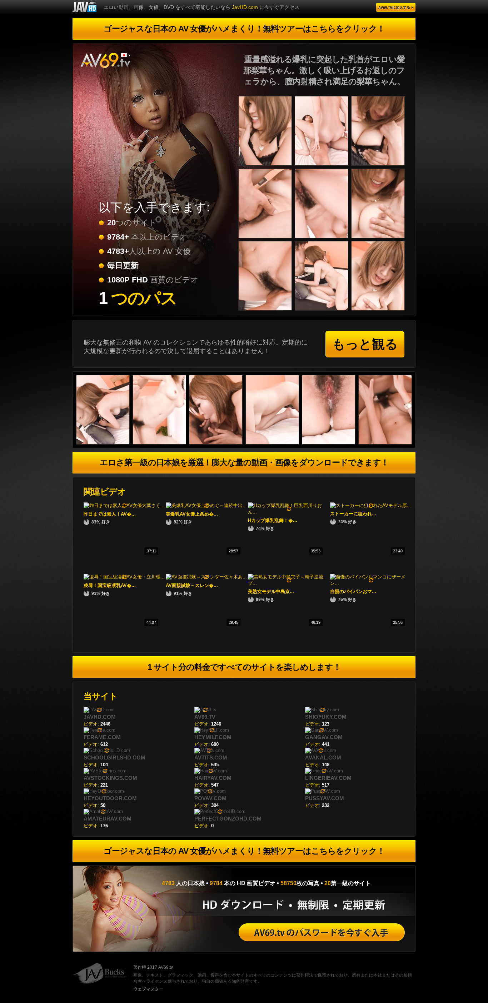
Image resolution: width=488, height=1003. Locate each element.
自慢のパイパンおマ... (353, 591)
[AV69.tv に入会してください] (322, 932)
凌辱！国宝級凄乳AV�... (110, 585)
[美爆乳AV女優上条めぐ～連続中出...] (206, 505)
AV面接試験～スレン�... (192, 585)
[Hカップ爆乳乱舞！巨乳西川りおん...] (289, 512)
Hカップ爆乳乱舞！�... (272, 520)
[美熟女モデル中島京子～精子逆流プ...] (289, 583)
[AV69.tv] (395, 7)
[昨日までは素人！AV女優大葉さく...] (124, 505)
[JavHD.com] (84, 7)
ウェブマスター (148, 989)
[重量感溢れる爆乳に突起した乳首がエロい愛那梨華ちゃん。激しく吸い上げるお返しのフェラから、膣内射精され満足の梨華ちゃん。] (266, 167)
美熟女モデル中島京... (271, 591)
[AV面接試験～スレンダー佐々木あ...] (206, 577)
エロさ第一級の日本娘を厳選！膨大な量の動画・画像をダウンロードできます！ (244, 462)
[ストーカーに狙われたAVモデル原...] (370, 505)
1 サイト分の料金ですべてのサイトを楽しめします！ (244, 667)
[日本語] (125, 55)
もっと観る (365, 344)
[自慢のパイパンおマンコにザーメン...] (371, 583)
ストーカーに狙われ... (353, 513)
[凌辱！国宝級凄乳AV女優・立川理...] (124, 577)
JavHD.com (245, 7)
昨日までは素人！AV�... (110, 514)
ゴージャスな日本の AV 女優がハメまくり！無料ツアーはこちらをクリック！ (244, 28)
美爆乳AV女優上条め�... (192, 514)
